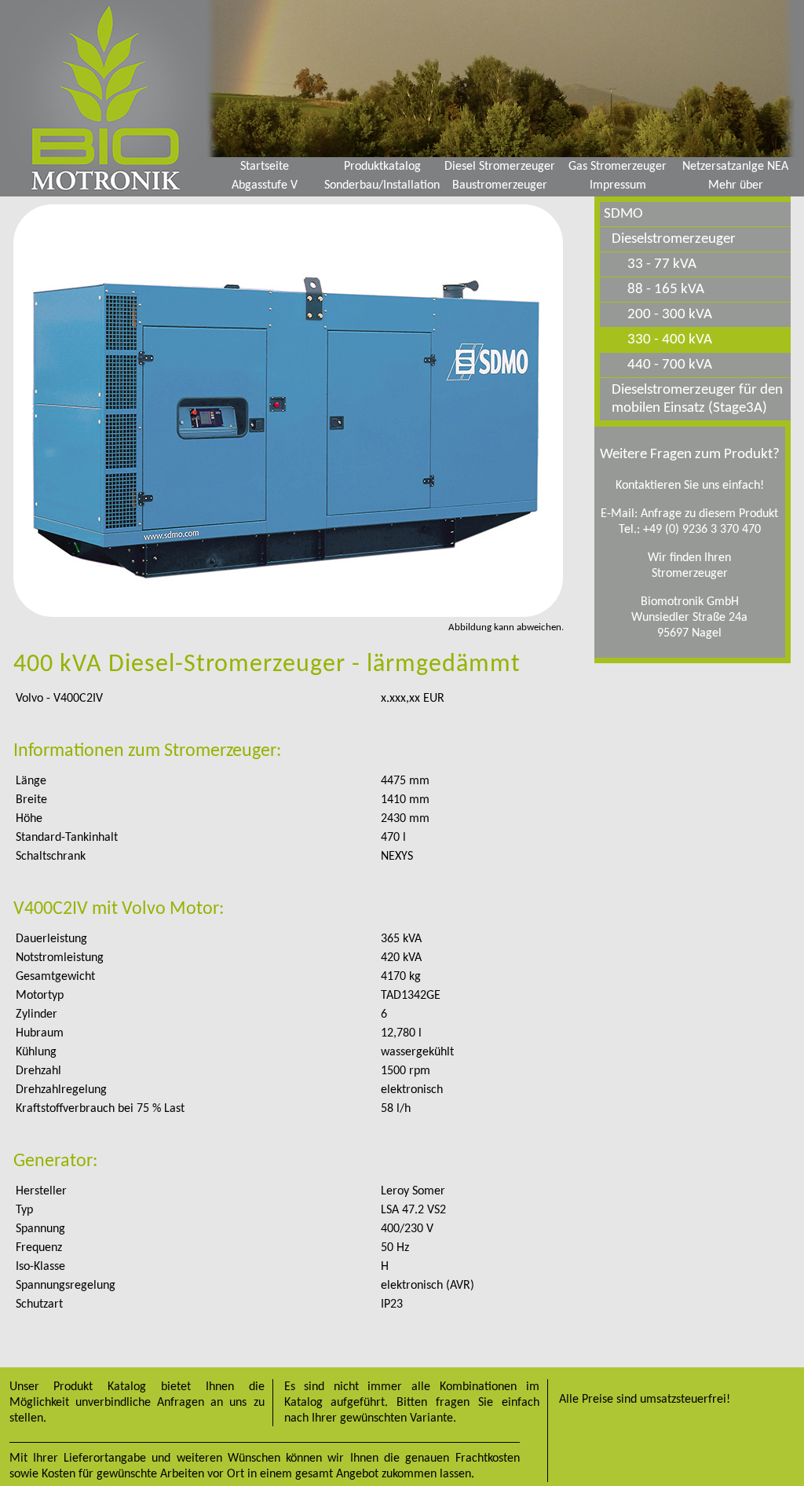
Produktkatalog (382, 166)
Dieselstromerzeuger (674, 239)
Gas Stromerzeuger (617, 166)
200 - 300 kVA (669, 314)
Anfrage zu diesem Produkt (709, 514)
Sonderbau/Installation (382, 185)
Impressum (618, 185)
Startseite (264, 166)
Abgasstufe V (265, 185)
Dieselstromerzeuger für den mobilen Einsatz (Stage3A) (697, 399)
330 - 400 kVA (669, 339)
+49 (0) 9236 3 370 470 (702, 529)
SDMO (623, 214)
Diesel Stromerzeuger (499, 166)
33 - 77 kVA (661, 264)
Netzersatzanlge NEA (735, 166)
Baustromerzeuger (499, 185)
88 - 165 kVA (665, 289)
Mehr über (735, 185)
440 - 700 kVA (669, 365)
